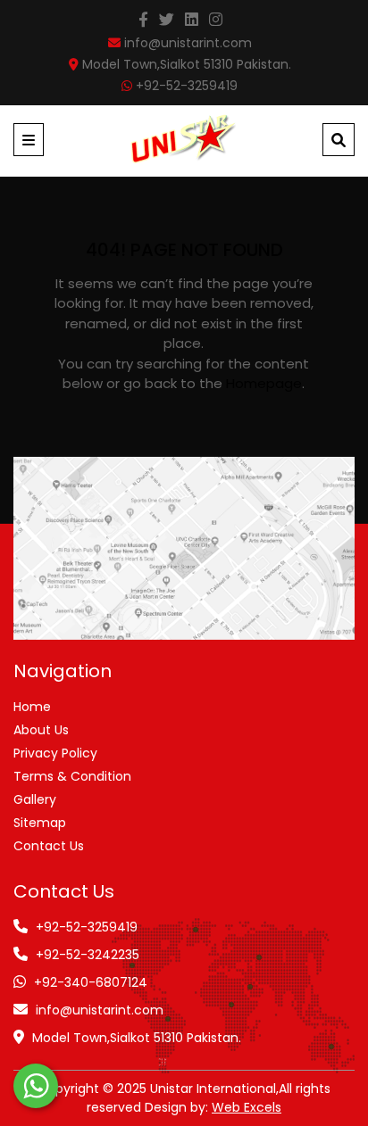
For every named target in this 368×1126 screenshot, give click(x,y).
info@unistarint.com (99, 1010)
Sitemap (39, 823)
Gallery (34, 799)
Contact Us (48, 846)
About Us (41, 730)
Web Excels (246, 1107)
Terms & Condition (72, 776)
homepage (264, 383)
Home (32, 707)
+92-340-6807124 (90, 982)
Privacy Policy (55, 753)
